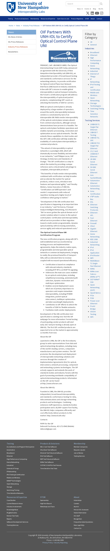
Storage (9, 487)
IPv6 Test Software (46, 456)
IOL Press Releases (16, 42)
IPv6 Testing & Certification (16, 475)
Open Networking (13, 484)
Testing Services (79, 456)
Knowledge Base (12, 510)
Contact (99, 19)
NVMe (92, 269)
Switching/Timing (97, 108)
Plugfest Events (12, 513)
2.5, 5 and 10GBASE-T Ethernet (94, 154)
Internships (77, 500)
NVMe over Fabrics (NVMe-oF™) (95, 274)
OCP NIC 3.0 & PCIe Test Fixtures (50, 465)
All (91, 42)
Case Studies (11, 500)
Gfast (92, 226)
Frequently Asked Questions (83, 522)
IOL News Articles (15, 37)
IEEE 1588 (94, 239)
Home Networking (13, 462)
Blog (94, 9)
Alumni (76, 507)
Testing (10, 19)
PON (92, 298)
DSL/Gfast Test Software (48, 450)
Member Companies (80, 447)
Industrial (94, 71)
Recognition (78, 519)
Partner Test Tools (13, 516)
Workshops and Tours (47, 507)
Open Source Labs (63, 19)
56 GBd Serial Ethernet (93, 170)
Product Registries (77, 19)
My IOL (101, 9)
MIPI (92, 258)
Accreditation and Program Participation (20, 447)
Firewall (93, 223)
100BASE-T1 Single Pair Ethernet (95, 127)
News (79, 9)
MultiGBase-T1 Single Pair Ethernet (95, 263)
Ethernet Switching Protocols (94, 207)
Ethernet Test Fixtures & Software (51, 453)
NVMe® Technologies (14, 481)
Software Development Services (17, 522)
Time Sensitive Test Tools (48, 468)
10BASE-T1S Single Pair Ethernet (95, 146)
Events (87, 9)
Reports (9, 519)
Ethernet (93, 55)
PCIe (92, 295)
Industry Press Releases (31, 25)
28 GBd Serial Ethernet (93, 162)
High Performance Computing (95, 60)
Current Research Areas (15, 503)
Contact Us (77, 528)
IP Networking (11, 472)
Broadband (94, 52)
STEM (87, 19)
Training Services (12, 525)
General (93, 44)
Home (11, 25)
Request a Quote (79, 450)
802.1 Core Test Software (48, 447)
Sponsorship (44, 500)
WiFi (92, 317)
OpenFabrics (95, 293)
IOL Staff (77, 516)
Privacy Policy (48, 543)
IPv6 (92, 247)
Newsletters (13, 52)
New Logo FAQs (79, 525)
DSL (91, 202)
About (93, 19)
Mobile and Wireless (13, 478)
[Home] (29, 7)
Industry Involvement (14, 507)
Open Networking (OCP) (95, 287)
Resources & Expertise (48, 19)
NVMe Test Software (47, 462)
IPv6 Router (95, 255)
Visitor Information (80, 513)
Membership (34, 19)
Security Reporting (60, 543)
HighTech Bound (46, 503)
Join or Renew (78, 453)
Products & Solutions (22, 19)
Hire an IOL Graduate (81, 510)
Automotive (11, 450)
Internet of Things (13, 468)
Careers (76, 503)
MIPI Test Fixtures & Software (49, 459)
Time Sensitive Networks (94, 114)
